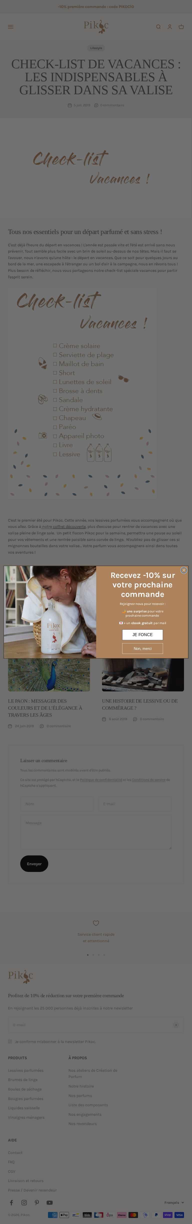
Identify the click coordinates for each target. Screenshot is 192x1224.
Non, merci (143, 648)
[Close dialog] (184, 570)
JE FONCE (142, 634)
